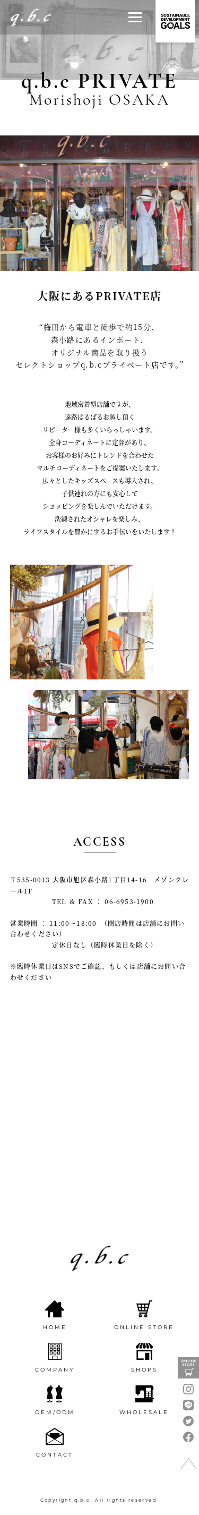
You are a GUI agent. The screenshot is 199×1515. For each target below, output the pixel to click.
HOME (55, 1327)
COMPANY (54, 1369)
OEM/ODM (55, 1412)
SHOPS (144, 1369)
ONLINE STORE (144, 1327)
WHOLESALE (144, 1412)
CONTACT (54, 1454)
